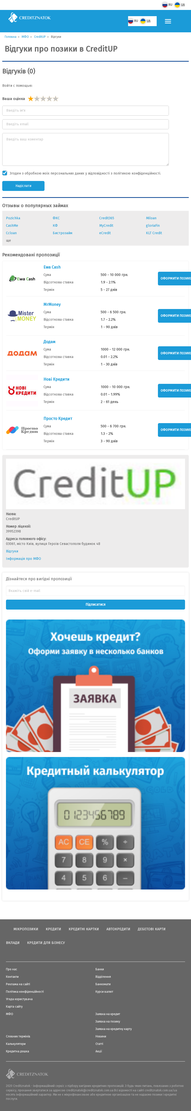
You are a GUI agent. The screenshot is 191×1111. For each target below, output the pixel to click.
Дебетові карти (152, 929)
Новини (101, 1036)
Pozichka (13, 218)
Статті (99, 1044)
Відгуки (12, 551)
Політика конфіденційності (25, 991)
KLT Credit (154, 233)
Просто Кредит (58, 418)
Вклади (13, 943)
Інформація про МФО (23, 559)
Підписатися (95, 604)
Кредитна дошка (17, 1051)
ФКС (56, 218)
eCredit (105, 233)
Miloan (151, 218)
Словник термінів (18, 1036)
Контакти (12, 976)
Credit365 (106, 218)
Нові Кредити (56, 379)
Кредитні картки (84, 929)
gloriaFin (153, 225)
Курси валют (104, 991)
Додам (49, 341)
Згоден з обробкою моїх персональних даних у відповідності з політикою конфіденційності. (85, 173)
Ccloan (11, 233)
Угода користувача (19, 999)
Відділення (103, 976)
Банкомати (103, 984)
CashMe (12, 225)
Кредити (53, 929)
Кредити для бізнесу (46, 943)
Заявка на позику (108, 1021)
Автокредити (118, 929)
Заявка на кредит (108, 1014)
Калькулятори (16, 1044)
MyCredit (106, 225)
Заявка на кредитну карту (114, 1029)
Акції (99, 1051)
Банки (100, 969)
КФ (55, 225)
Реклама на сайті (18, 984)
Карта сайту (14, 1006)
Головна (10, 37)
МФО (25, 37)
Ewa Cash (52, 267)
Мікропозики (25, 929)
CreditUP (40, 37)
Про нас (11, 969)
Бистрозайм (62, 233)
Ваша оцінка (13, 98)
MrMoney (52, 304)
